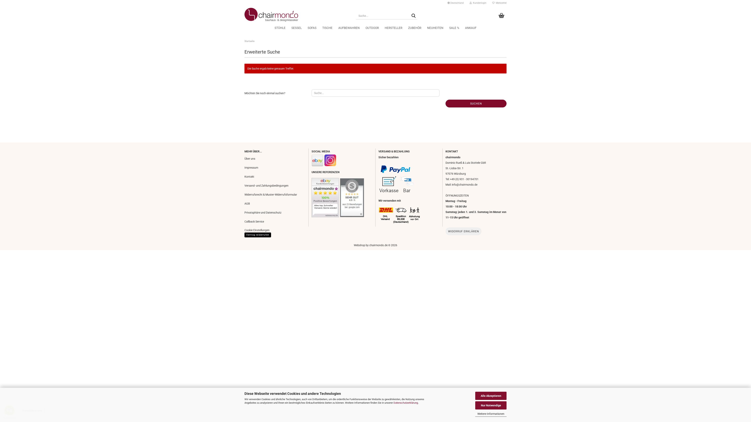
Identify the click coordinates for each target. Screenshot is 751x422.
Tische (327, 28)
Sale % (454, 28)
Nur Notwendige (491, 405)
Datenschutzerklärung (405, 402)
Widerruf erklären (463, 231)
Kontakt (249, 176)
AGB (247, 203)
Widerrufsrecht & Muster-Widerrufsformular (270, 194)
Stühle (280, 28)
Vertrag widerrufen (257, 234)
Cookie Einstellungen (256, 230)
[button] (456, 3)
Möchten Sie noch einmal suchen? (264, 93)
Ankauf (470, 28)
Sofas (312, 28)
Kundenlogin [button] (479, 3)
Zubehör (414, 28)
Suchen (476, 103)
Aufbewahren (349, 28)
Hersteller (393, 28)
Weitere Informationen (490, 413)
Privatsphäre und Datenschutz (262, 212)
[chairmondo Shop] (297, 14)
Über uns (249, 158)
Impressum (251, 167)
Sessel (296, 28)
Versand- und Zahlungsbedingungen (266, 185)
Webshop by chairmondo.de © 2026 (375, 245)
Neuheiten (435, 28)
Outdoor (372, 28)
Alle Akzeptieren (491, 395)
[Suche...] (413, 16)
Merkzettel (501, 3)
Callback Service (254, 221)
